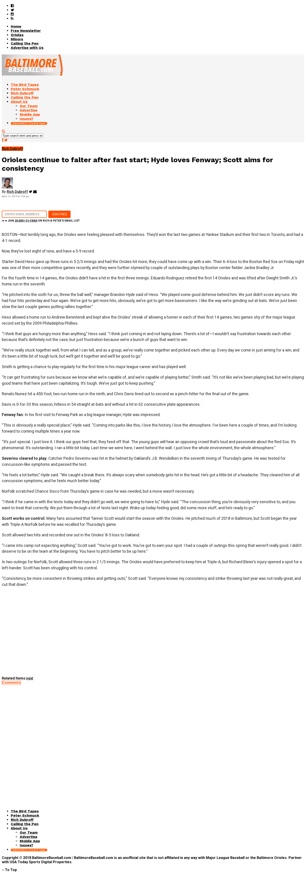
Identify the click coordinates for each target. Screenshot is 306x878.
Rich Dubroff (17, 192)
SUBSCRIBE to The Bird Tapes (29, 123)
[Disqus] (153, 741)
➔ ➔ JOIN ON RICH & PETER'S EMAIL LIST (41, 220)
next (29, 678)
